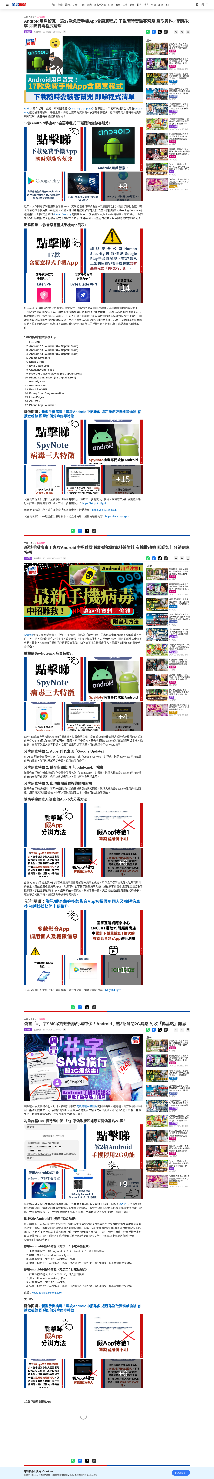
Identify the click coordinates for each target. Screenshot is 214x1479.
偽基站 (122, 1204)
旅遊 (171, 172)
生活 (32, 16)
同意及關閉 (180, 1473)
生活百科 (41, 16)
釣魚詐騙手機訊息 (86, 1106)
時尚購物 (41, 543)
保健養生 (173, 187)
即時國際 (173, 96)
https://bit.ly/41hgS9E (104, 509)
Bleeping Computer (81, 108)
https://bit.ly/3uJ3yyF (94, 503)
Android (28, 108)
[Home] (19, 4)
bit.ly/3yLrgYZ (113, 990)
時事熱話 (173, 81)
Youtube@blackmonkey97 (47, 1292)
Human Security (62, 214)
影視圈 (172, 51)
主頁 (26, 16)
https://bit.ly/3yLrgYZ (117, 516)
